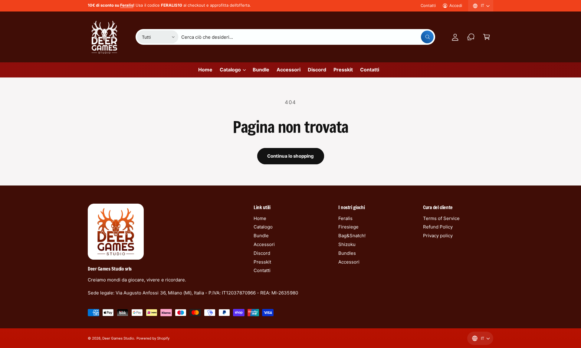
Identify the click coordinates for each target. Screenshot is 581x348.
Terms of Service (441, 218)
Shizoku (347, 244)
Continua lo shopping (290, 156)
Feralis (345, 218)
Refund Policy (438, 227)
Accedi (455, 5)
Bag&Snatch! (352, 235)
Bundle (261, 235)
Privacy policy (438, 235)
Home (260, 218)
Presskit (262, 262)
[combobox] (307, 37)
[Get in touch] (471, 37)
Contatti (428, 5)
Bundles (347, 253)
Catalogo (230, 70)
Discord (262, 253)
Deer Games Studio (118, 338)
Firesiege (348, 227)
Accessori (264, 244)
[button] (486, 37)
